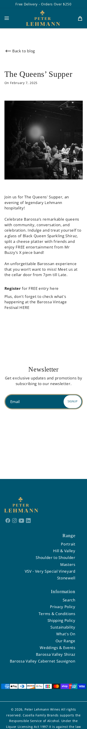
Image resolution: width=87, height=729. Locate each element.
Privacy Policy (62, 606)
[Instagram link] (14, 520)
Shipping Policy (61, 620)
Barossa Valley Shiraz (55, 654)
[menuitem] (80, 18)
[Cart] (80, 18)
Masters (67, 564)
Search (69, 600)
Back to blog (23, 50)
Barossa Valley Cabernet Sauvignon (42, 661)
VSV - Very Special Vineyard (50, 571)
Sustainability (62, 627)
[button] (6, 18)
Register (12, 288)
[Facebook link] (7, 520)
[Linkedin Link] (28, 520)
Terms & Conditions (57, 613)
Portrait (68, 544)
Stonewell (66, 578)
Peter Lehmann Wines (42, 709)
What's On (65, 633)
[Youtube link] (21, 520)
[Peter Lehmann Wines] (43, 18)
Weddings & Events (57, 647)
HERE (24, 307)
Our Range (65, 640)
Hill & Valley (64, 550)
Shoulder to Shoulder (55, 557)
